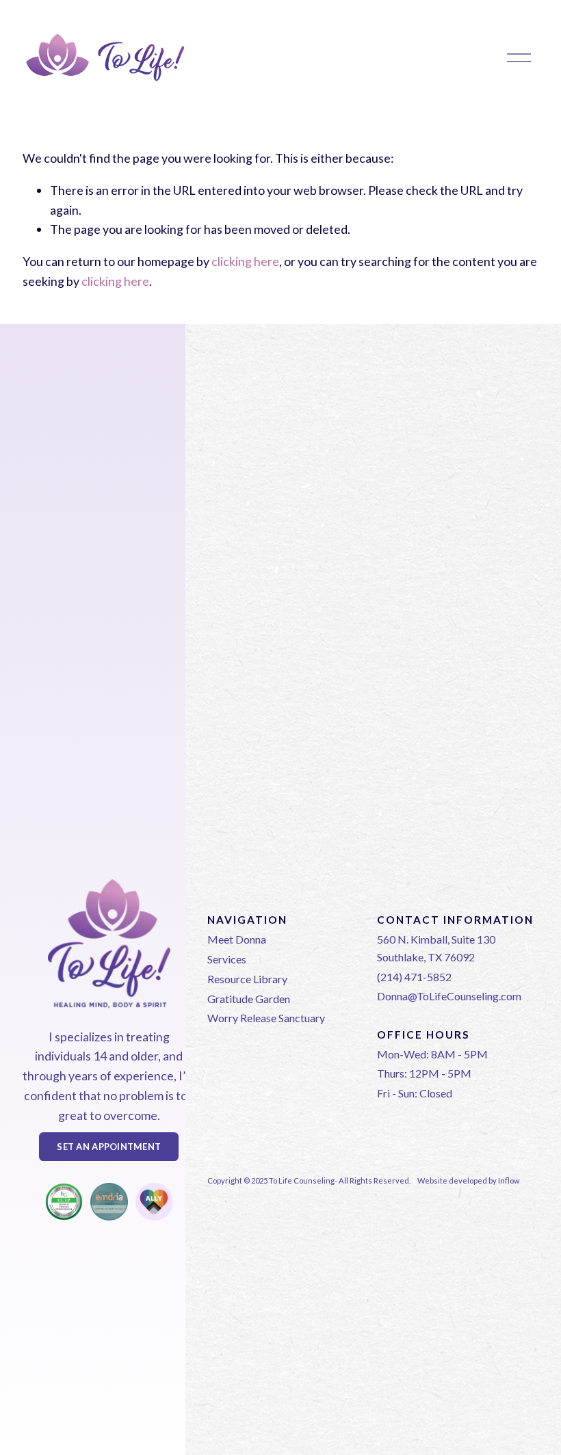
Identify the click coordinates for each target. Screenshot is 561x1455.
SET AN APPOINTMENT (109, 1146)
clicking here (245, 261)
